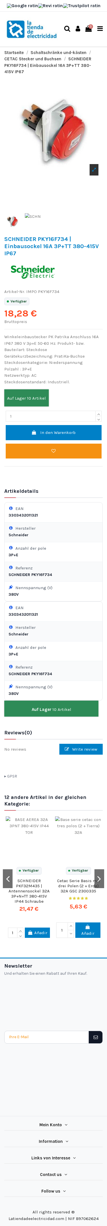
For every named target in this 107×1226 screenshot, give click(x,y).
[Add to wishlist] (54, 451)
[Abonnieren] (95, 1037)
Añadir (40, 932)
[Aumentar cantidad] (98, 413)
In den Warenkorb (58, 432)
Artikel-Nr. (14, 291)
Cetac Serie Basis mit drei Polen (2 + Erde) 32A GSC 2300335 (78, 886)
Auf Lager (16, 398)
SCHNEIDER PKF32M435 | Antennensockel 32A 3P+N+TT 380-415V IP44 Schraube (29, 891)
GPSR (12, 776)
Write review (84, 749)
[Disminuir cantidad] (98, 419)
